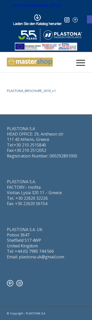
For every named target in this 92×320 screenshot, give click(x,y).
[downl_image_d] (37, 20)
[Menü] (78, 62)
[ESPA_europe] (46, 46)
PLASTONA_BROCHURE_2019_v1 (37, 5)
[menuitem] (78, 62)
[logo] (50, 35)
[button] (89, 19)
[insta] (67, 20)
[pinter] (75, 20)
